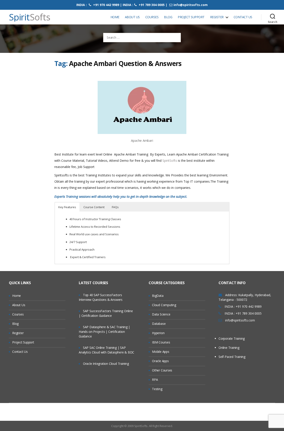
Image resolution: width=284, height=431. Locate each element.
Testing (157, 389)
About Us (132, 17)
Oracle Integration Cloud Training (106, 363)
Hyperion (158, 333)
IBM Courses (161, 342)
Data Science (161, 314)
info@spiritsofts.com (191, 5)
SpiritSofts (170, 160)
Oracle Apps (160, 361)
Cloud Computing (164, 305)
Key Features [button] (67, 207)
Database (159, 323)
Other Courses (162, 370)
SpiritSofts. (141, 426)
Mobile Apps (160, 351)
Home (114, 17)
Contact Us (243, 17)
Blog (168, 17)
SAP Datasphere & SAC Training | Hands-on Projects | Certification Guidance (104, 331)
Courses (152, 17)
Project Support (191, 17)
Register (217, 17)
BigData (158, 295)
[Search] (272, 17)
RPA (155, 379)
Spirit (29, 17)
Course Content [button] (94, 207)
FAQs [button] (115, 207)
